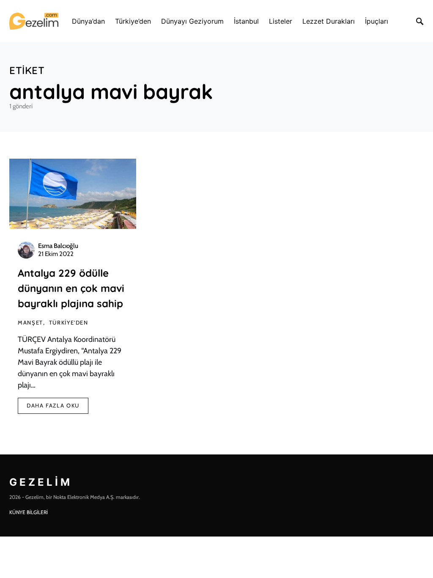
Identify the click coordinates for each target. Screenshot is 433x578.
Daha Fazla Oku (53, 405)
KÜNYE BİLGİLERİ (28, 512)
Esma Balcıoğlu (58, 246)
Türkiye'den (68, 322)
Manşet (30, 322)
